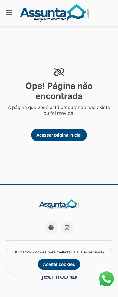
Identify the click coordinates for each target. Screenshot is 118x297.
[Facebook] (51, 227)
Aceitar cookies (59, 264)
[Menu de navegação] (9, 13)
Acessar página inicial (59, 134)
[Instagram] (67, 227)
